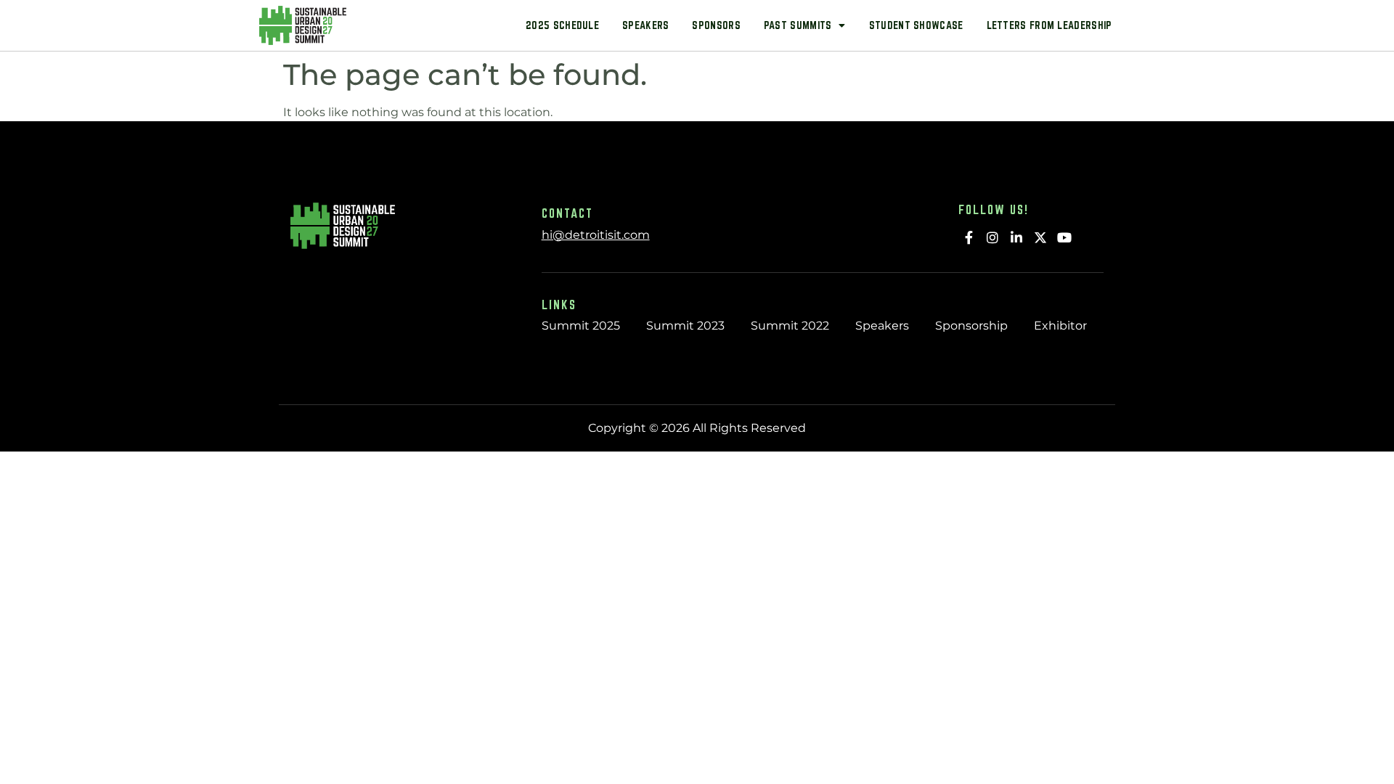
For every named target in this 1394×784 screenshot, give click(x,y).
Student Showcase (916, 25)
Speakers (645, 25)
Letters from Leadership (1049, 25)
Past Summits (798, 25)
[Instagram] (992, 237)
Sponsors (716, 25)
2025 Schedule (562, 25)
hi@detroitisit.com (596, 235)
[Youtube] (1064, 237)
